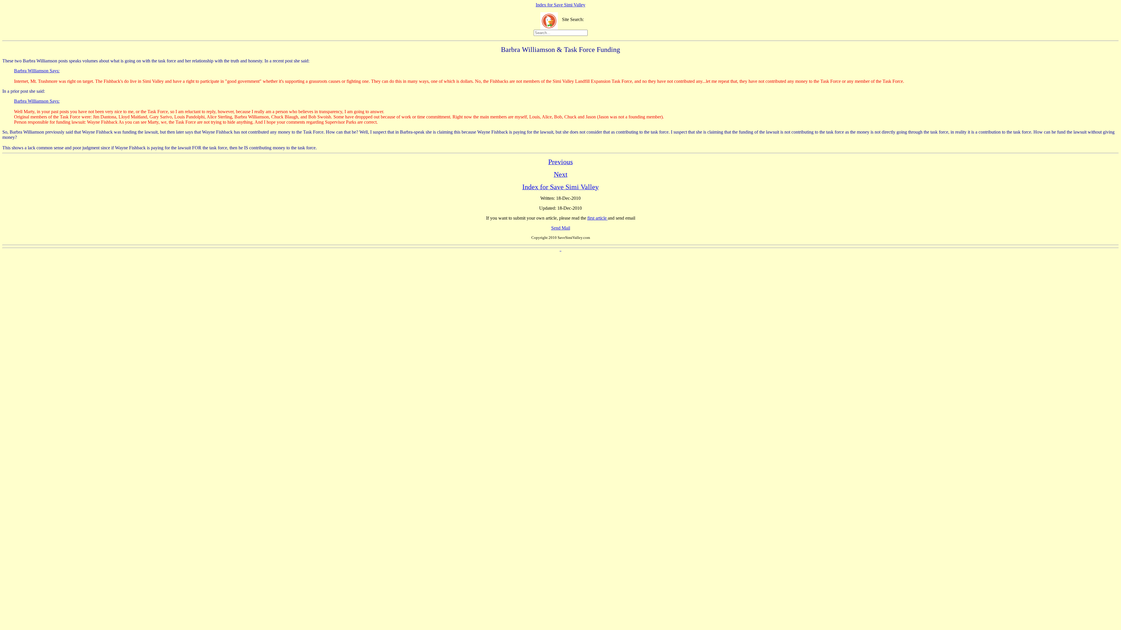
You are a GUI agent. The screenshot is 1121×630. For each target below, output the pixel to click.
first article (597, 218)
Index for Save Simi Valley (560, 4)
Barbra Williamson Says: (37, 70)
